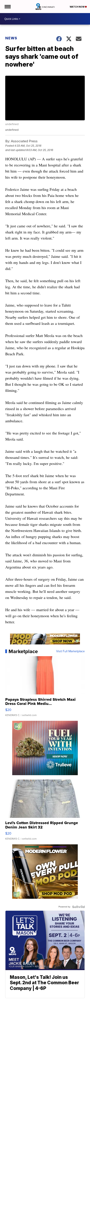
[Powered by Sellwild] (78, 906)
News (11, 38)
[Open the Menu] (7, 6)
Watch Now (77, 6)
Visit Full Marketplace (70, 651)
